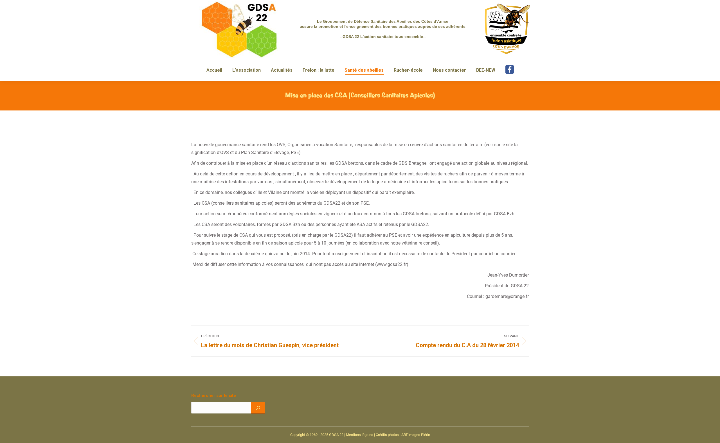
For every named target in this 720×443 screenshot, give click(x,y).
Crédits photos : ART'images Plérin (403, 435)
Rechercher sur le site (213, 395)
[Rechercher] (258, 407)
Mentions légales (359, 435)
